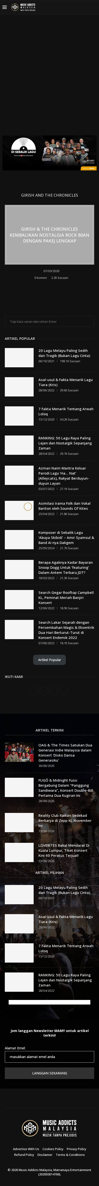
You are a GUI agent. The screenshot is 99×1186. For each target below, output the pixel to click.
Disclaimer (44, 1154)
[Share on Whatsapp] (60, 285)
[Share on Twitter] (53, 285)
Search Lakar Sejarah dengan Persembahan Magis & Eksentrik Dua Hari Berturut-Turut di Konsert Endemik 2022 (66, 630)
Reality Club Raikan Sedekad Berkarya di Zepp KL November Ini (65, 820)
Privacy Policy (76, 1149)
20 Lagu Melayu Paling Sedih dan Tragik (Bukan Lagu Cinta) (64, 353)
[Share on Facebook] (47, 285)
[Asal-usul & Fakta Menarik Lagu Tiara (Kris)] (19, 386)
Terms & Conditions (70, 1154)
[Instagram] (75, 7)
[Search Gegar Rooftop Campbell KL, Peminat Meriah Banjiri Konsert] (19, 599)
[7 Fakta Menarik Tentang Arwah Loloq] (19, 416)
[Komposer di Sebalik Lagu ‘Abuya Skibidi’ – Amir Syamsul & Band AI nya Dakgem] (19, 539)
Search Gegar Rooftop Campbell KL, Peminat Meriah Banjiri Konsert (66, 597)
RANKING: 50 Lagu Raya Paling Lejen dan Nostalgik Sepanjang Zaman (65, 443)
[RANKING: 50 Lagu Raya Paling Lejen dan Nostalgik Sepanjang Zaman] (19, 445)
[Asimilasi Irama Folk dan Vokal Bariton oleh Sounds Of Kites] (19, 510)
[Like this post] (39, 285)
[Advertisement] (49, 78)
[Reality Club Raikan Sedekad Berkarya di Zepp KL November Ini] (19, 822)
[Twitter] (69, 7)
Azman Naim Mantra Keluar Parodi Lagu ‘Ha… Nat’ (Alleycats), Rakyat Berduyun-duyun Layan (63, 476)
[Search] (94, 7)
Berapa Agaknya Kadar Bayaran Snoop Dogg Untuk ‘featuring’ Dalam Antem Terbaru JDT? (65, 567)
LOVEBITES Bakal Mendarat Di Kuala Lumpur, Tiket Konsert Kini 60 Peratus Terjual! (63, 850)
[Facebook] (63, 7)
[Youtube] (80, 7)
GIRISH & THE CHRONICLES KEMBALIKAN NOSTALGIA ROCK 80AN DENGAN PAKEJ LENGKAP (49, 235)
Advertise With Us (26, 1149)
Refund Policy (24, 1154)
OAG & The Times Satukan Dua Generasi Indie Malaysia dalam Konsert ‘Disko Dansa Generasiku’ (65, 753)
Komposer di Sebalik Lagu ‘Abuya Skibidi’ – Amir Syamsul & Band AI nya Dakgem (66, 537)
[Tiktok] (86, 7)
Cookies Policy (53, 1149)
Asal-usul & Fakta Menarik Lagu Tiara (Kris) (65, 382)
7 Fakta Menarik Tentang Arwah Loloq (65, 411)
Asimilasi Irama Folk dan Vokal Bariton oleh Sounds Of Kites (64, 506)
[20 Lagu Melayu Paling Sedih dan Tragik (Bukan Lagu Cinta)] (19, 357)
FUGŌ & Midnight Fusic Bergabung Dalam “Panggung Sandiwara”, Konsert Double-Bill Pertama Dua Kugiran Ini (65, 788)
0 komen (40, 277)
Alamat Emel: (15, 1048)
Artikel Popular (49, 659)
